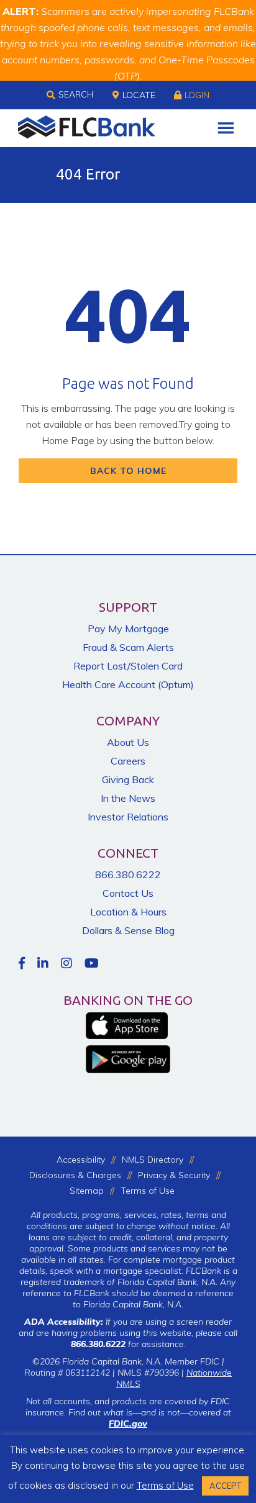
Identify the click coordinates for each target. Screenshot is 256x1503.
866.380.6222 (128, 874)
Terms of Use (148, 1190)
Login (197, 95)
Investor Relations (128, 817)
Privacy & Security (174, 1175)
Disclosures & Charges (75, 1175)
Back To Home (128, 470)
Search (75, 94)
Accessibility (81, 1159)
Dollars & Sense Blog (128, 930)
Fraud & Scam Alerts (128, 647)
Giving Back (128, 779)
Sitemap (87, 1190)
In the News (128, 798)
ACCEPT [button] (225, 1486)
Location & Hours (128, 912)
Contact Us (128, 893)
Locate (138, 95)
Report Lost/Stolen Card (128, 666)
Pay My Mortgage (128, 628)
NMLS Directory (152, 1159)
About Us (128, 742)
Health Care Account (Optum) (128, 684)
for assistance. (128, 1344)
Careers (128, 761)
